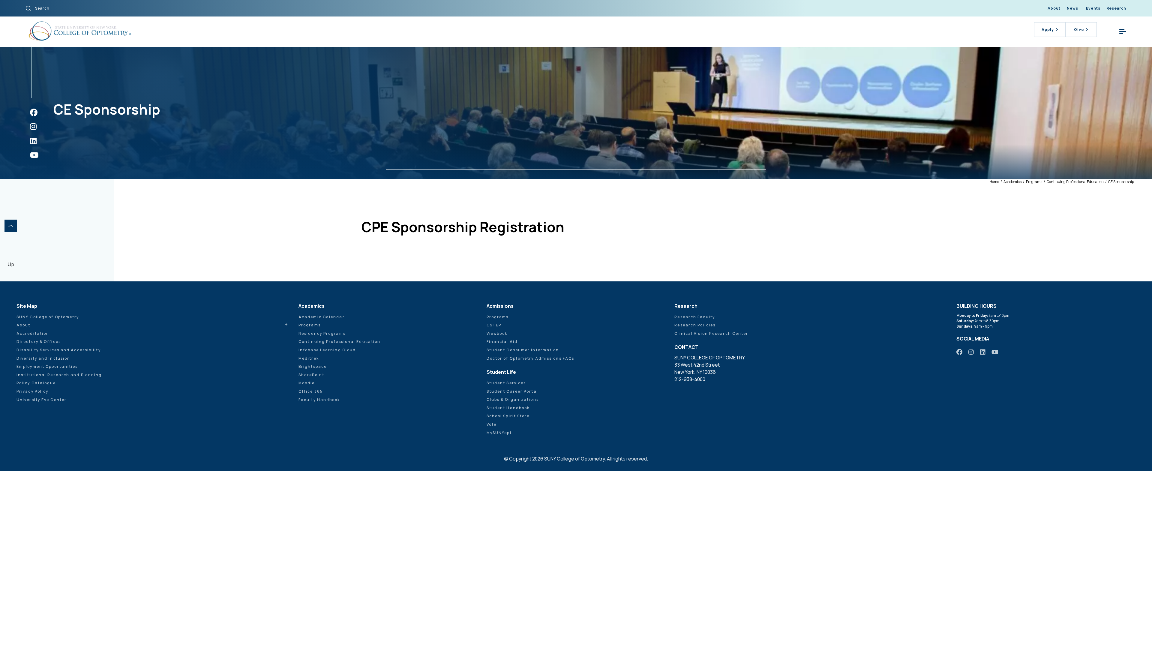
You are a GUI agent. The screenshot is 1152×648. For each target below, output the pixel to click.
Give (1079, 29)
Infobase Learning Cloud (327, 349)
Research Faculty (694, 317)
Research (1116, 8)
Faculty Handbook (319, 399)
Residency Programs (322, 333)
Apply (1048, 29)
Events (1093, 8)
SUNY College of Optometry (47, 317)
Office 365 (310, 391)
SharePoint (311, 374)
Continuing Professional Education (339, 341)
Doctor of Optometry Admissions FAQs (530, 358)
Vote (491, 424)
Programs (309, 325)
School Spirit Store (508, 415)
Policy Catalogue (36, 383)
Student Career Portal (512, 391)
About (1054, 8)
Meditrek (308, 358)
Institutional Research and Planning (59, 374)
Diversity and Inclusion (43, 358)
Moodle (306, 383)
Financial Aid (502, 341)
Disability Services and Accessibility (58, 349)
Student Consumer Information (523, 349)
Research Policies (695, 325)
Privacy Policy (32, 391)
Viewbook (497, 333)
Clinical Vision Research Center (711, 333)
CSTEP (494, 325)
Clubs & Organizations (513, 399)
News (1072, 8)
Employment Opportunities (47, 366)
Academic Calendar (321, 317)
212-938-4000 (689, 379)
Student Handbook (508, 407)
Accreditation (32, 333)
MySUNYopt (499, 432)
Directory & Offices (38, 341)
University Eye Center (41, 399)
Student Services (506, 383)
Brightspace (312, 366)
